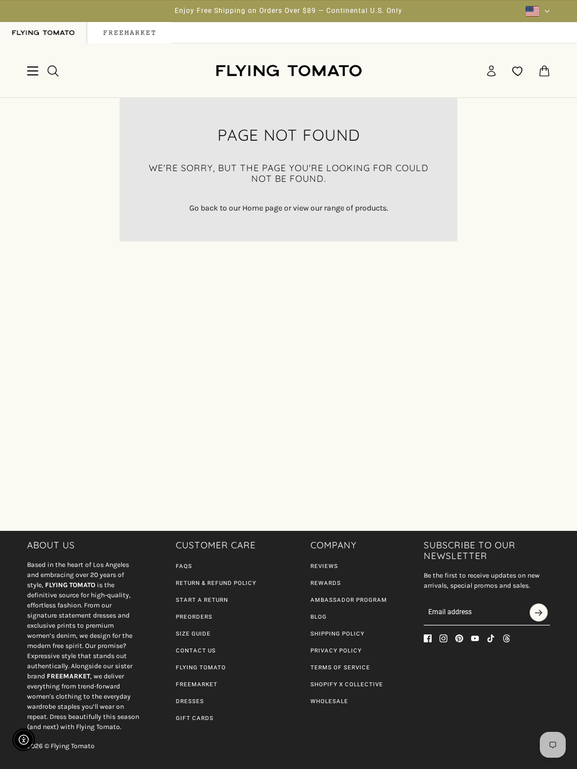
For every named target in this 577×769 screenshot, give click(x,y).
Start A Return (202, 600)
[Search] (53, 71)
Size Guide (193, 634)
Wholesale (329, 701)
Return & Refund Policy (216, 583)
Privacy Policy (336, 650)
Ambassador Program (348, 600)
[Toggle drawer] (32, 70)
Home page (262, 208)
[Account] (491, 71)
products (371, 208)
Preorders (194, 617)
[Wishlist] (518, 71)
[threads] (506, 638)
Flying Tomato (201, 667)
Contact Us (196, 650)
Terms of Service (340, 667)
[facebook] (427, 638)
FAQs (184, 566)
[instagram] (443, 638)
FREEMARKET (197, 684)
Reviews (324, 566)
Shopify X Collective (346, 684)
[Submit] (539, 612)
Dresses (190, 701)
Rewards (325, 583)
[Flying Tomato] (288, 70)
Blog (318, 617)
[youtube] (475, 638)
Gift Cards (195, 718)
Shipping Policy (337, 634)
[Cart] (544, 71)
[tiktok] (491, 638)
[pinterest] (459, 638)
